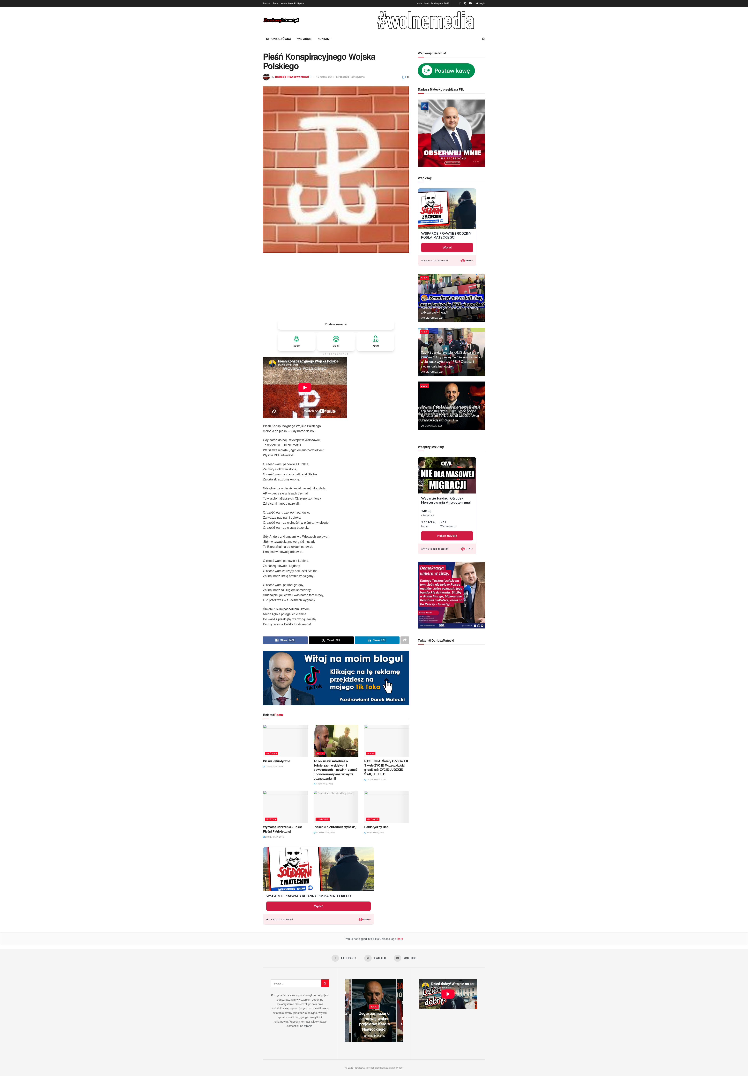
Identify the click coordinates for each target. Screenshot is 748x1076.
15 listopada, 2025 (433, 317)
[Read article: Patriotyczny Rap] (386, 807)
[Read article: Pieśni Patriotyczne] (285, 741)
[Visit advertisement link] (426, 20)
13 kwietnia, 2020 (325, 832)
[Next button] (400, 1010)
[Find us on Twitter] (464, 3)
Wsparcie (304, 39)
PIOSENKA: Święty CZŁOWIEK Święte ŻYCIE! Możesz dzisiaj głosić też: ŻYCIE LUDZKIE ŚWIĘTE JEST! (386, 767)
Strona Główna (278, 39)
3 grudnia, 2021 (375, 832)
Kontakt (324, 39)
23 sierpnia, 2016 (274, 836)
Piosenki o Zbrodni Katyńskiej (335, 827)
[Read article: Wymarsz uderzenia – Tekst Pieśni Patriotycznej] (285, 807)
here (400, 939)
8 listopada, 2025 (432, 425)
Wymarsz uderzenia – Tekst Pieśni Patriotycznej (282, 829)
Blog (320, 753)
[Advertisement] (336, 286)
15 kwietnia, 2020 (375, 779)
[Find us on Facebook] (460, 3)
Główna (271, 753)
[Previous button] (348, 1010)
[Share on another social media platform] (404, 640)
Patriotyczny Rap (376, 827)
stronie (308, 1026)
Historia (322, 819)
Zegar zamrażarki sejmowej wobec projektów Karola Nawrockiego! (374, 1021)
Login (481, 3)
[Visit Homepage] (281, 20)
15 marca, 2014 (325, 76)
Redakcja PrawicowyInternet (292, 76)
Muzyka (271, 819)
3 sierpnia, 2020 (324, 783)
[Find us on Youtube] (470, 3)
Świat (275, 3)
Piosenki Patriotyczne (351, 76)
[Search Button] (483, 39)
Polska (266, 3)
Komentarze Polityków (292, 3)
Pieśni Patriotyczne (276, 761)
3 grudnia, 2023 (274, 766)
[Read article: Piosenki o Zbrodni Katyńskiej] (336, 807)
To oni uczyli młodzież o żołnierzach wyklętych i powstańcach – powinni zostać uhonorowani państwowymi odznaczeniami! (335, 770)
